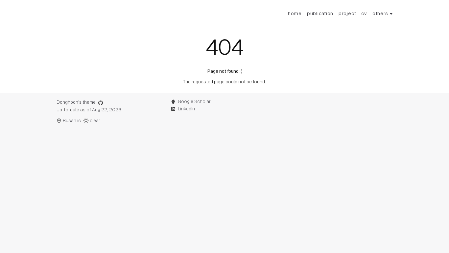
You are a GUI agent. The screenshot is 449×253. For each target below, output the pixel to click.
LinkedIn (186, 109)
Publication (320, 13)
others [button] (380, 13)
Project (347, 13)
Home (295, 13)
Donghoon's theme (76, 102)
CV (364, 13)
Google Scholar (194, 101)
